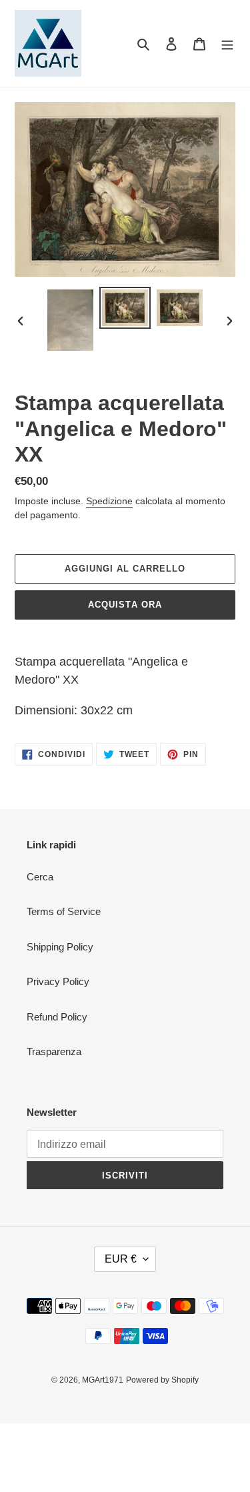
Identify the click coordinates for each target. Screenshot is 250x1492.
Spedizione (109, 501)
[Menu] (227, 43)
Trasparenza (54, 1051)
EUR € (121, 1259)
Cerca (40, 876)
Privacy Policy (58, 981)
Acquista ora (124, 605)
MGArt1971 (102, 1380)
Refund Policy (57, 1016)
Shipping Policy (60, 946)
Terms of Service (64, 911)
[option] (70, 320)
